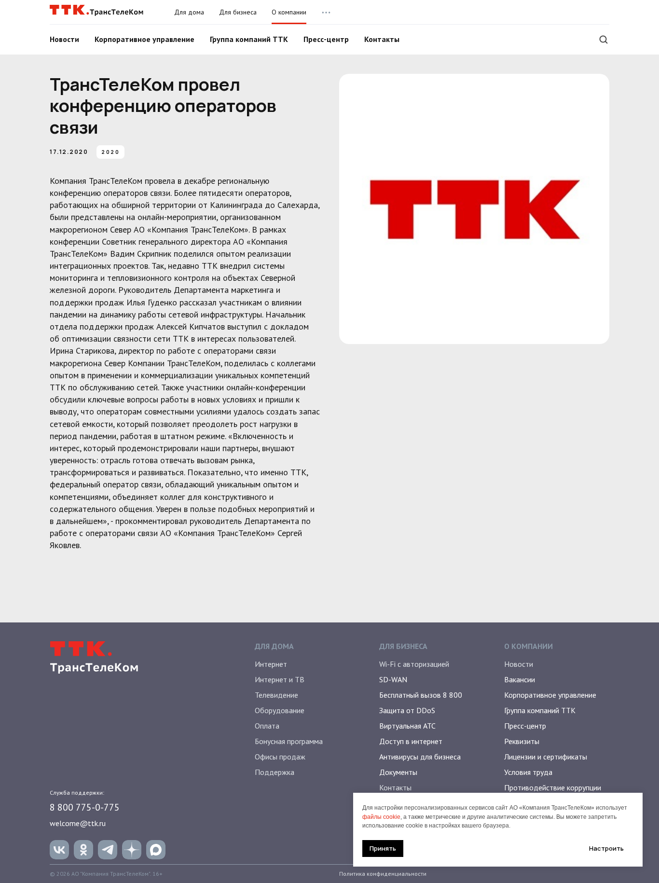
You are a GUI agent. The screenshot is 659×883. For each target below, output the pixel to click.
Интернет (271, 664)
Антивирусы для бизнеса (420, 756)
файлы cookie (381, 817)
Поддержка (274, 772)
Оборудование (279, 710)
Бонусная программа (289, 741)
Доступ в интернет (410, 741)
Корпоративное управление (144, 39)
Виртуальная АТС (407, 726)
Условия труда (528, 772)
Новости (64, 39)
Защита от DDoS (407, 710)
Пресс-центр (326, 39)
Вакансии (519, 679)
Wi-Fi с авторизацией (414, 664)
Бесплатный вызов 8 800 (420, 695)
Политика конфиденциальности (382, 873)
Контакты (381, 39)
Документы (398, 772)
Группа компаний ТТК (249, 39)
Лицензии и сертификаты (545, 756)
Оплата (267, 726)
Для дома (189, 12)
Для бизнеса (238, 12)
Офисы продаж (280, 756)
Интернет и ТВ (279, 679)
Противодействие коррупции (552, 787)
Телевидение (276, 695)
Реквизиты (521, 741)
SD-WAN (393, 679)
